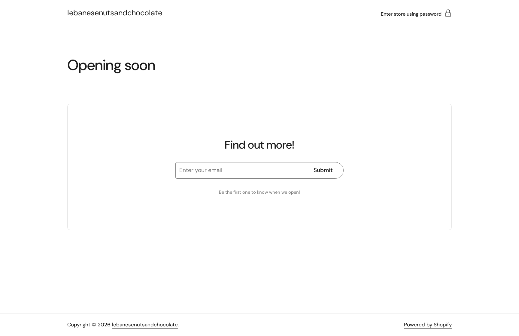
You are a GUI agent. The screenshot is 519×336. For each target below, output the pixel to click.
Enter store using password (411, 14)
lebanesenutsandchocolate (114, 13)
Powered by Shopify (428, 324)
